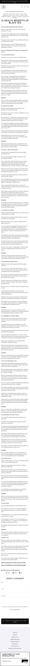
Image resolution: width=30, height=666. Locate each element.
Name (2, 582)
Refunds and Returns (15, 641)
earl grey (22, 15)
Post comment (15, 609)
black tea (17, 14)
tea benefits (19, 16)
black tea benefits (23, 14)
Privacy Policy (15, 643)
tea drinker (25, 16)
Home (7, 11)
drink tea (17, 15)
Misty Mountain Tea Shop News (16, 11)
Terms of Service (15, 646)
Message (3, 595)
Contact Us (15, 632)
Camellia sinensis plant (7, 15)
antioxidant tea (5, 14)
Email (2, 589)
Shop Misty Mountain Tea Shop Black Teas (10, 570)
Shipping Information (15, 639)
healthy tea (9, 16)
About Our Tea (15, 637)
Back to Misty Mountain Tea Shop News (16, 621)
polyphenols (14, 16)
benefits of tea (12, 14)
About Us (15, 634)
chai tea (13, 15)
